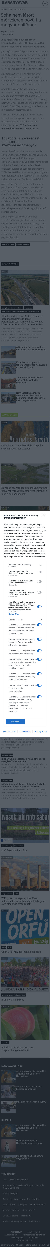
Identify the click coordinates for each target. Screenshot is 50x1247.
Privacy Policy (41, 731)
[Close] (44, 515)
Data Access (25, 731)
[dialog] (25, 623)
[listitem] (25, 565)
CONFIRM (15, 721)
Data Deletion (9, 731)
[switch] (39, 572)
